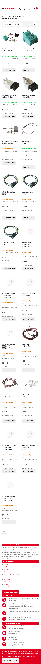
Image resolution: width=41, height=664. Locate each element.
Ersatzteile (10, 16)
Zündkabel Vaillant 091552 (28, 193)
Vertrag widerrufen (11, 592)
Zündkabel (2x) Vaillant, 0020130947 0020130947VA (10, 447)
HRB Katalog (7, 572)
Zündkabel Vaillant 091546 (28, 142)
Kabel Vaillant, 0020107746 (26, 396)
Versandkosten (8, 587)
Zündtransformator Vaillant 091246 (28, 96)
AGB (5, 577)
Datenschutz (7, 582)
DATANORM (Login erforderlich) (13, 574)
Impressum (7, 584)
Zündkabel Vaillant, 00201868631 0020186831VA (8, 498)
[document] (21, 656)
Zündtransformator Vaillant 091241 (28, 50)
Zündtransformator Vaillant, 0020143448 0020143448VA (29, 447)
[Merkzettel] (30, 9)
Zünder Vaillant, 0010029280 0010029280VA (27, 245)
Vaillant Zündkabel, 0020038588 (28, 294)
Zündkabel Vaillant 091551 (8, 193)
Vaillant (19, 16)
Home (3, 16)
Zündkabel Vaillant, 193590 (8, 244)
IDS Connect (7, 567)
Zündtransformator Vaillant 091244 (9, 96)
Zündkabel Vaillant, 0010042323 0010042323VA (8, 295)
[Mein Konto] (25, 9)
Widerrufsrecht (8, 579)
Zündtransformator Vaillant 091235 (9, 50)
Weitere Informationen (29, 656)
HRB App (6, 569)
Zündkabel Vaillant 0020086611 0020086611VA (8, 346)
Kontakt (6, 564)
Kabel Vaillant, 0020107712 (26, 345)
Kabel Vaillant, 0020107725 (7, 396)
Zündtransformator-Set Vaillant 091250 (10, 142)
